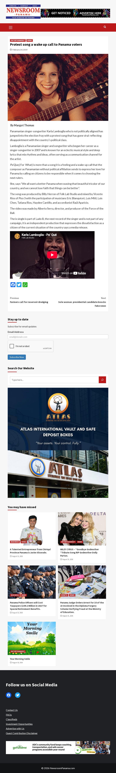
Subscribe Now (17, 357)
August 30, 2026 (17, 663)
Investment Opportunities (19, 723)
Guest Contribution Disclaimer (22, 733)
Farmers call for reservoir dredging (29, 299)
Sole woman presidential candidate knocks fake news (82, 301)
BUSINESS (15, 542)
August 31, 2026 (17, 556)
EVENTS (64, 595)
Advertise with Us (15, 728)
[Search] (105, 27)
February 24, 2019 (20, 50)
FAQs (9, 714)
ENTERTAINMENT (18, 40)
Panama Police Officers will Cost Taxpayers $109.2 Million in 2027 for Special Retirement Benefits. (28, 605)
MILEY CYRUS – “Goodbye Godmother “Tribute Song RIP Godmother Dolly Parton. (79, 552)
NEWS (29, 40)
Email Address (16, 331)
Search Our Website (21, 368)
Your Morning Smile (20, 658)
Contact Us (12, 710)
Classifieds (11, 719)
